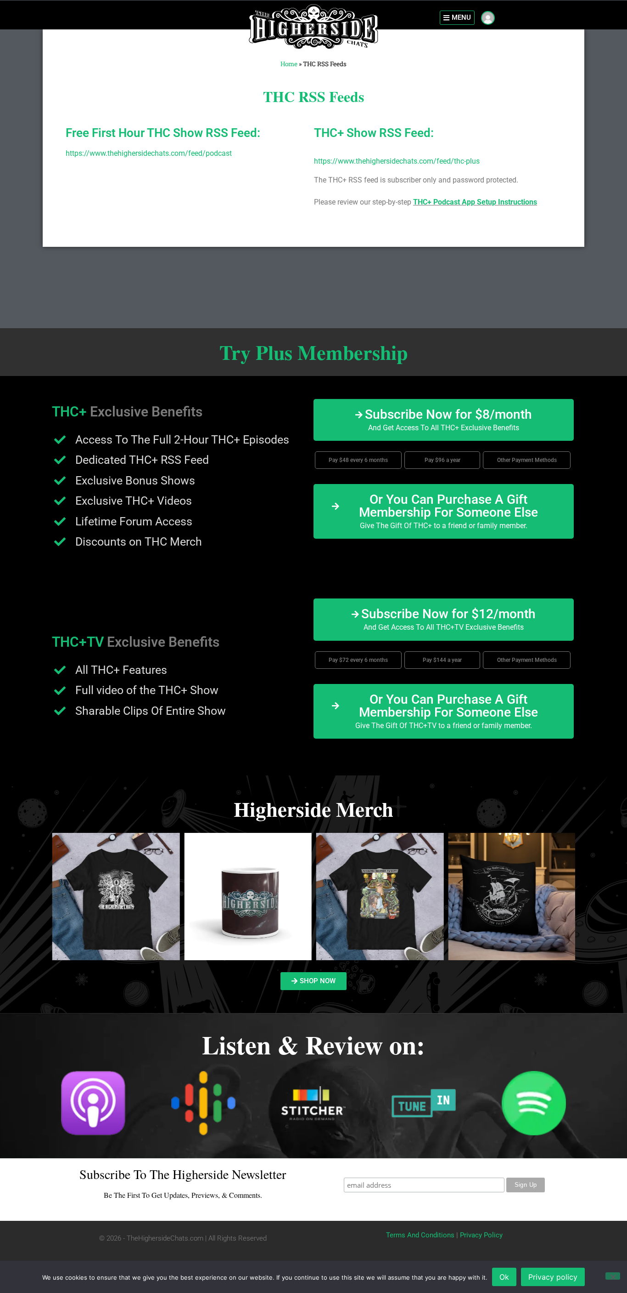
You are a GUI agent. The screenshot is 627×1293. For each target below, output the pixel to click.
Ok (504, 1277)
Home (288, 64)
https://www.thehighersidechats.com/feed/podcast (149, 153)
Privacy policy (552, 1277)
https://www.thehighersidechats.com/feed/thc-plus (397, 161)
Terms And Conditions (420, 1235)
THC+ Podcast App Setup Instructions (475, 202)
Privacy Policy (481, 1235)
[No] (612, 1276)
